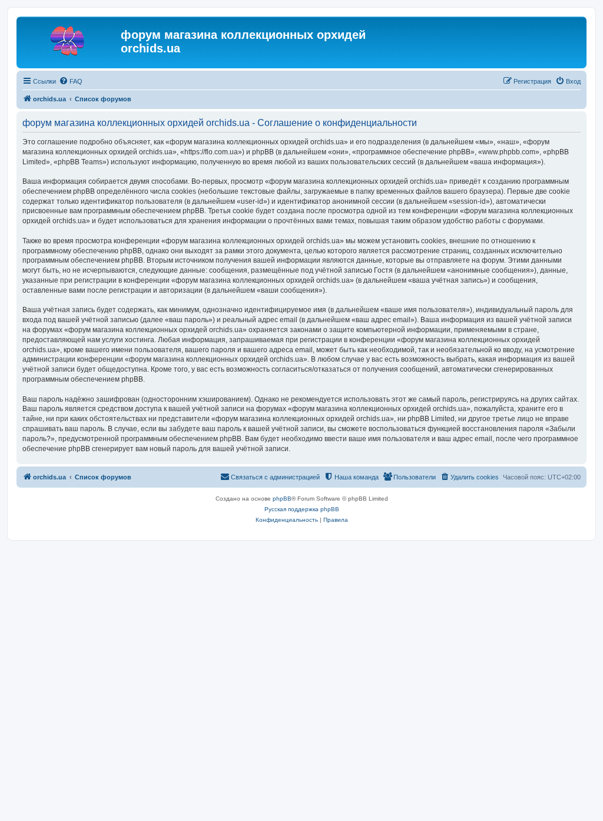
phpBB (282, 498)
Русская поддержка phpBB (301, 509)
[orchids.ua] (70, 38)
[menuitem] (70, 81)
